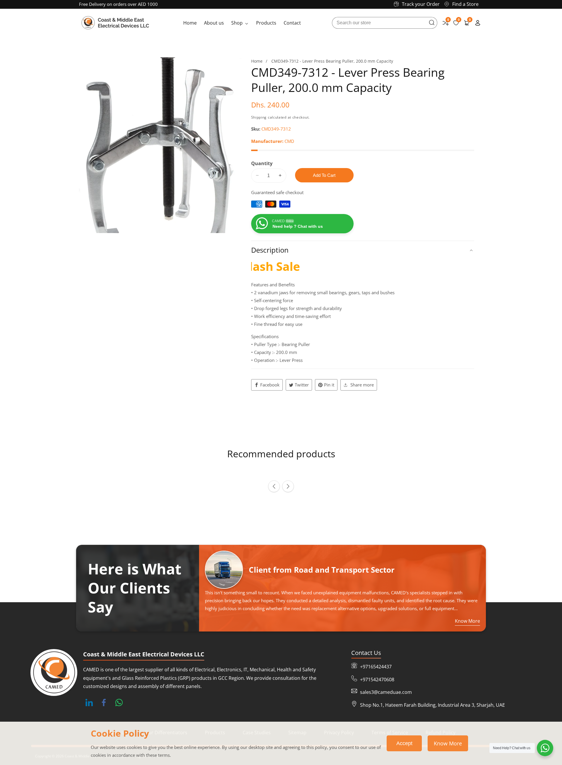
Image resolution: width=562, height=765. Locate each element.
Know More (448, 743)
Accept (404, 743)
